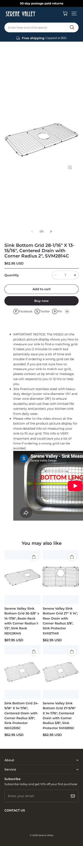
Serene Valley (46, 835)
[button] (74, 13)
